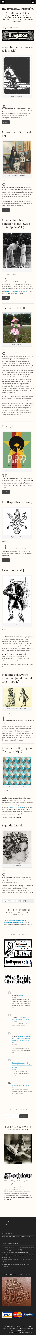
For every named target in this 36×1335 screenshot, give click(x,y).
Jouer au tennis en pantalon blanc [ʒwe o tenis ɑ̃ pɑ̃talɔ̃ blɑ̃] (16, 224)
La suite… (5, 122)
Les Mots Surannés (17, 1085)
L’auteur (20, 995)
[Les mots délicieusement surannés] (18, 7)
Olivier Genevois (14, 1326)
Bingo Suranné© (25, 1236)
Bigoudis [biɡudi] (12, 825)
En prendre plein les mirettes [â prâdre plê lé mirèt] (22, 1065)
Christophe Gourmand (18, 1063)
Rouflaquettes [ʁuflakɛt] (17, 502)
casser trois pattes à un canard (15, 291)
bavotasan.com (27, 1332)
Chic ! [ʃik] (8, 426)
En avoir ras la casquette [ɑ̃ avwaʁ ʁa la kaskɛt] (15, 1252)
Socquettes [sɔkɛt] (13, 308)
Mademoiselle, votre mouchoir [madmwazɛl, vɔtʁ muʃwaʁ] (17, 678)
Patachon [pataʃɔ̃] (13, 570)
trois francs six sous (16, 807)
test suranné (10, 1236)
